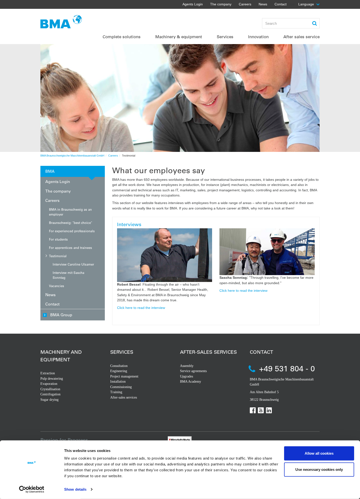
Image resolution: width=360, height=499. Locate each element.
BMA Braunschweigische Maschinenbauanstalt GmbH (72, 155)
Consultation (119, 366)
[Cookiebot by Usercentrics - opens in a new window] (31, 489)
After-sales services (123, 397)
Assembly (186, 366)
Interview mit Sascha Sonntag (68, 275)
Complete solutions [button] (122, 36)
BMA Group (61, 314)
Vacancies (56, 286)
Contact (281, 4)
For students (58, 239)
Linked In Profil (269, 410)
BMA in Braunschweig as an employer (70, 211)
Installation (118, 381)
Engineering (118, 371)
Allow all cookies (319, 453)
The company (220, 4)
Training (116, 392)
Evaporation (48, 384)
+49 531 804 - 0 (287, 368)
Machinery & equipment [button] (178, 36)
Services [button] (225, 36)
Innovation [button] (258, 36)
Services (121, 352)
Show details (75, 489)
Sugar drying (49, 400)
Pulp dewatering (51, 378)
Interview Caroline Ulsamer (73, 264)
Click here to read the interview (141, 308)
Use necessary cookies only (319, 469)
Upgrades (186, 376)
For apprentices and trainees (70, 247)
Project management (124, 376)
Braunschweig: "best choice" (70, 222)
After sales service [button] (301, 36)
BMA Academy (190, 381)
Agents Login (192, 4)
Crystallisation (50, 389)
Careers (245, 4)
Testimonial (58, 256)
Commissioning (121, 387)
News (263, 4)
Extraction (47, 373)
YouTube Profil (261, 410)
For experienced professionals (72, 231)
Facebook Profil (253, 410)
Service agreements (193, 371)
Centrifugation (50, 394)
